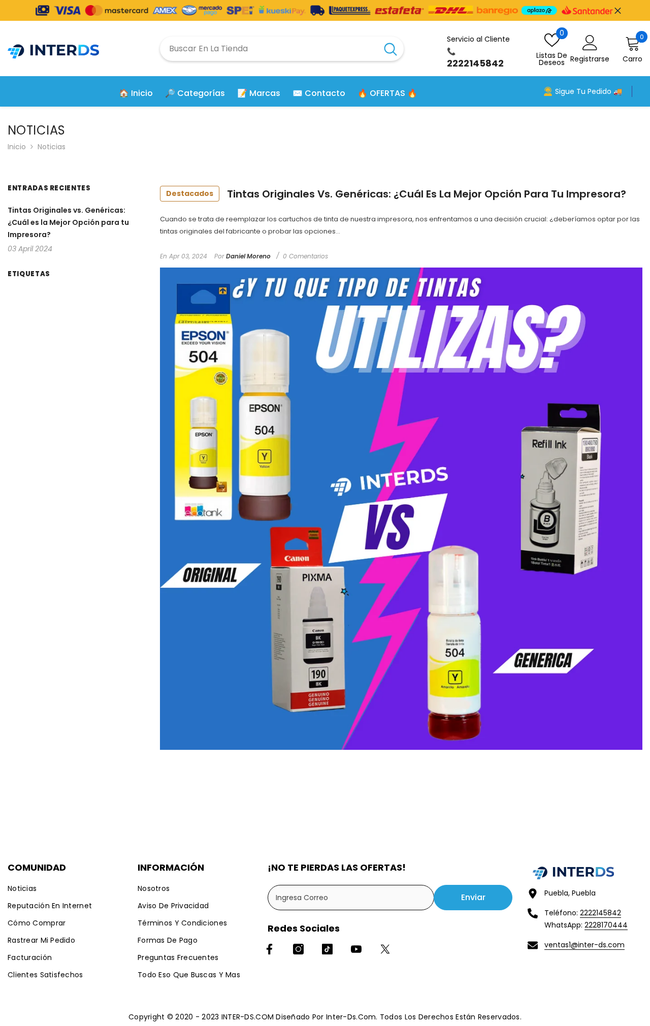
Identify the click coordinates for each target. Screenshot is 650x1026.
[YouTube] (356, 949)
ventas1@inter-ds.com (584, 945)
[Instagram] (298, 949)
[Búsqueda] (282, 49)
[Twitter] (385, 949)
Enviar (473, 897)
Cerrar (617, 10)
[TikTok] (327, 949)
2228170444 (606, 925)
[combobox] (268, 49)
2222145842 (600, 913)
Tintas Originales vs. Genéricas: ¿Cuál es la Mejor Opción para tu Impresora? (396, 194)
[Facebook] (269, 949)
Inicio (17, 147)
